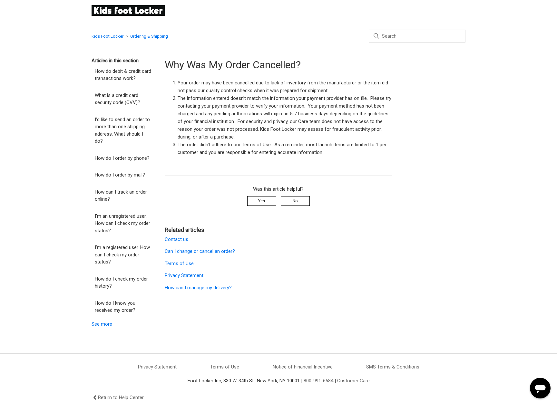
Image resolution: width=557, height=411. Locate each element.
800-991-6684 (318, 381)
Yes (261, 201)
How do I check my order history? (121, 282)
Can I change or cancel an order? (200, 251)
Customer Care (353, 381)
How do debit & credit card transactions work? (123, 74)
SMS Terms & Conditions (392, 367)
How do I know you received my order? (115, 306)
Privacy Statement (184, 275)
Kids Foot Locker (107, 36)
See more (102, 324)
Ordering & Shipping (149, 36)
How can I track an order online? (121, 195)
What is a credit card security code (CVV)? (117, 99)
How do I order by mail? (120, 175)
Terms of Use (179, 263)
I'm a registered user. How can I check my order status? (122, 254)
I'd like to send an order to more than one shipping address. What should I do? (122, 130)
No (295, 201)
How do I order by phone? (122, 158)
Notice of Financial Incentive (303, 367)
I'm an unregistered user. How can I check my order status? (122, 223)
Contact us (176, 239)
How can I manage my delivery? (198, 288)
